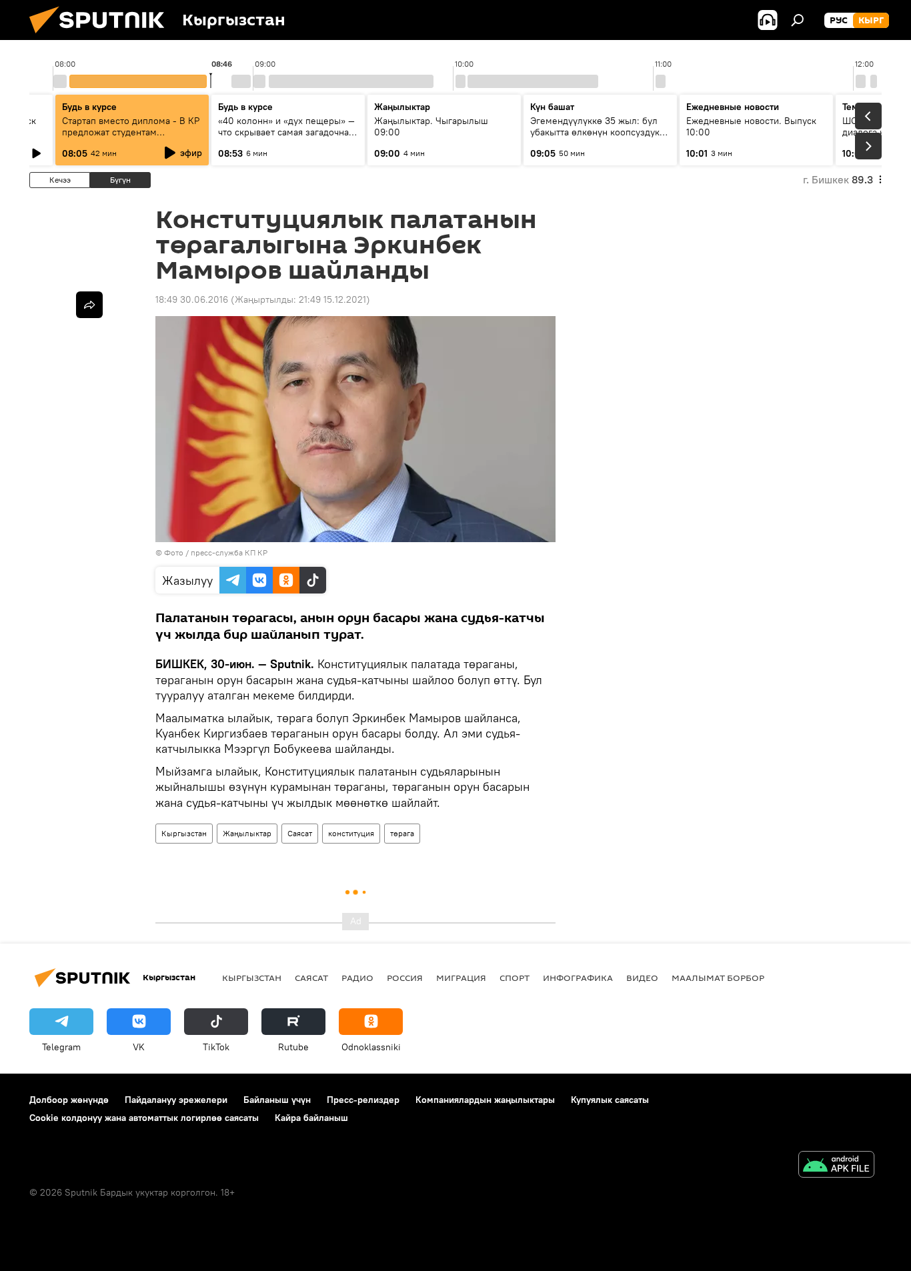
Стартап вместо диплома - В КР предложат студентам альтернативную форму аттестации (130, 138)
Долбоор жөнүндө (69, 1100)
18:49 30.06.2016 (191, 299)
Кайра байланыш (311, 1118)
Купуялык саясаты (610, 1100)
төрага (402, 833)
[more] (89, 304)
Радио (357, 978)
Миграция (461, 978)
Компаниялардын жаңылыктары (485, 1100)
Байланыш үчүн (277, 1100)
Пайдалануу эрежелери (176, 1100)
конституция (351, 833)
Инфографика (578, 978)
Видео (642, 978)
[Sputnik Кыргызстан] (102, 37)
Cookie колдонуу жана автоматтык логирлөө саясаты (144, 1118)
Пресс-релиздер (363, 1100)
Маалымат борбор (718, 978)
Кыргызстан (184, 833)
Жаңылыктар (247, 833)
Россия (405, 978)
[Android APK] (836, 1166)
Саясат (299, 833)
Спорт (515, 978)
